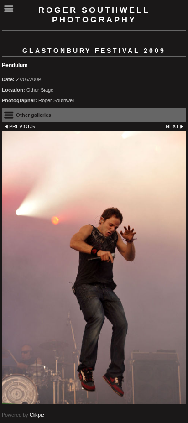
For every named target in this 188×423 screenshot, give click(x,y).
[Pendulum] (94, 268)
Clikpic (37, 415)
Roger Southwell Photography (94, 14)
